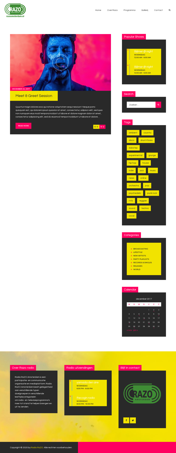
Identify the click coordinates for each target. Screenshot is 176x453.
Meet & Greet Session (34, 96)
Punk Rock (152, 193)
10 (159, 314)
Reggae (143, 201)
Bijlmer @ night (143, 51)
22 (149, 322)
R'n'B (131, 201)
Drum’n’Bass (147, 140)
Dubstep (133, 148)
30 (154, 326)
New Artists (139, 256)
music (153, 170)
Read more (23, 126)
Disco (131, 140)
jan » (135, 330)
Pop (147, 185)
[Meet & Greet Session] (60, 62)
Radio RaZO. (37, 447)
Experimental (135, 155)
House (145, 163)
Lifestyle (137, 252)
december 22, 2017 (21, 89)
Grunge (152, 155)
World (136, 269)
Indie (131, 170)
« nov (129, 330)
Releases (137, 266)
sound (132, 208)
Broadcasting (140, 249)
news (131, 178)
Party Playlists (141, 259)
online (143, 178)
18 (129, 322)
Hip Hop (132, 163)
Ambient (133, 133)
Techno (145, 208)
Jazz (142, 170)
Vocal (131, 216)
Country (147, 133)
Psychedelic (135, 193)
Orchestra (134, 185)
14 (144, 318)
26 (134, 326)
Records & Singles (142, 263)
